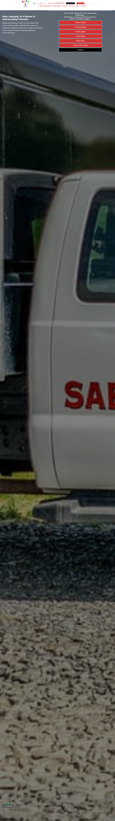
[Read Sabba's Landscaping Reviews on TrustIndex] (8, 806)
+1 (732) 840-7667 (59, 3)
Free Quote (80, 3)
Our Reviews (70, 3)
